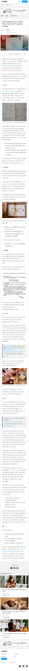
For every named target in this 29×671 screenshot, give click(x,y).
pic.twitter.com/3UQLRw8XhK (13, 352)
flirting (23, 522)
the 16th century (7, 91)
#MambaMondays (11, 348)
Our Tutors (3, 656)
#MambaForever (9, 350)
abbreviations (6, 65)
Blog (7, 15)
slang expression (14, 391)
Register (25, 1)
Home (2, 4)
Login (19, 1)
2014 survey (16, 470)
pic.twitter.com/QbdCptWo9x (13, 422)
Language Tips (13, 15)
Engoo (2, 15)
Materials (16, 654)
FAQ (15, 656)
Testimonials (3, 654)
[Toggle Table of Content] (14, 54)
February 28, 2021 (8, 426)
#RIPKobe (20, 348)
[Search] (27, 4)
